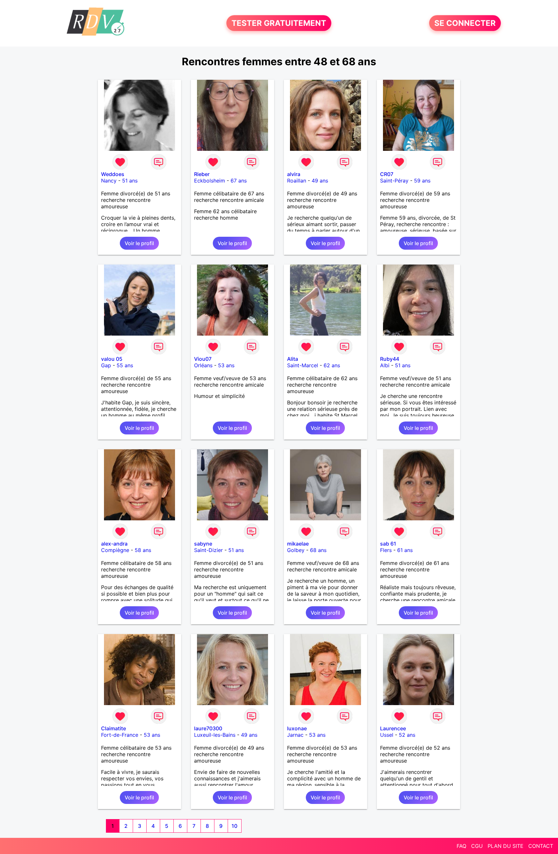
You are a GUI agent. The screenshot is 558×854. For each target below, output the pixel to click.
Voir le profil (139, 243)
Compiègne (115, 550)
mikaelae (298, 543)
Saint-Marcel (302, 365)
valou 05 (111, 359)
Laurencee (393, 728)
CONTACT (540, 846)
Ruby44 (389, 359)
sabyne (203, 543)
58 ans (143, 550)
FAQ (461, 846)
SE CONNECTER (465, 23)
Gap (106, 365)
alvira (293, 174)
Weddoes (112, 174)
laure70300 (208, 728)
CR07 (386, 174)
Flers (386, 550)
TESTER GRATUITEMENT (279, 23)
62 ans (332, 365)
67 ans (239, 180)
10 (234, 826)
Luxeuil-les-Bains (214, 735)
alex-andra (114, 543)
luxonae (297, 728)
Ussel (386, 735)
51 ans (130, 180)
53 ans (226, 365)
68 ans (318, 550)
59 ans (422, 180)
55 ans (125, 365)
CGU (477, 846)
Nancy (109, 180)
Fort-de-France (119, 735)
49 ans (320, 180)
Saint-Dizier (208, 550)
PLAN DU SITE (505, 846)
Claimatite (113, 728)
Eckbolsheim (209, 180)
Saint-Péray (394, 180)
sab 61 (388, 543)
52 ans (407, 735)
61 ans (405, 550)
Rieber (202, 174)
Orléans (203, 365)
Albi (384, 365)
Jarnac (295, 735)
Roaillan (296, 180)
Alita (292, 359)
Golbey (296, 550)
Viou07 (203, 359)
